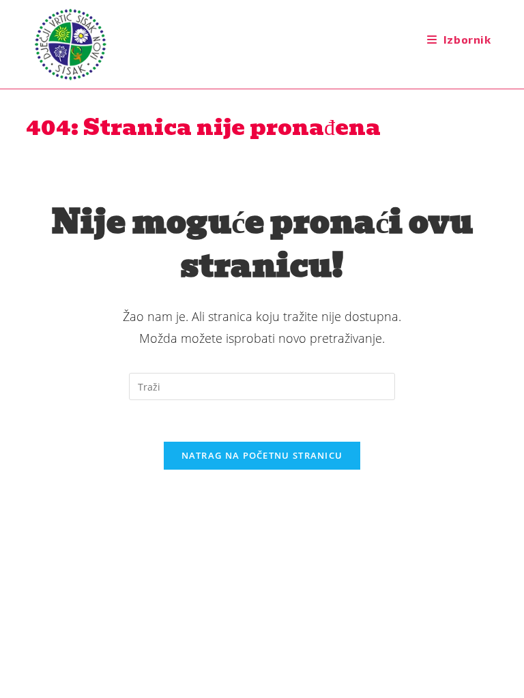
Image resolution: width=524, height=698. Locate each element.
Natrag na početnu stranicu (262, 455)
